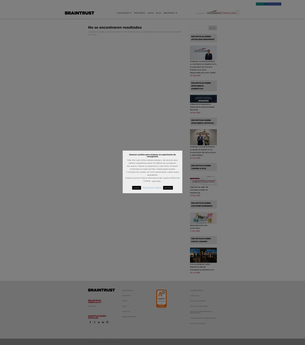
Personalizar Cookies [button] (152, 188)
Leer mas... (156, 181)
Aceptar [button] (137, 188)
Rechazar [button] (168, 188)
